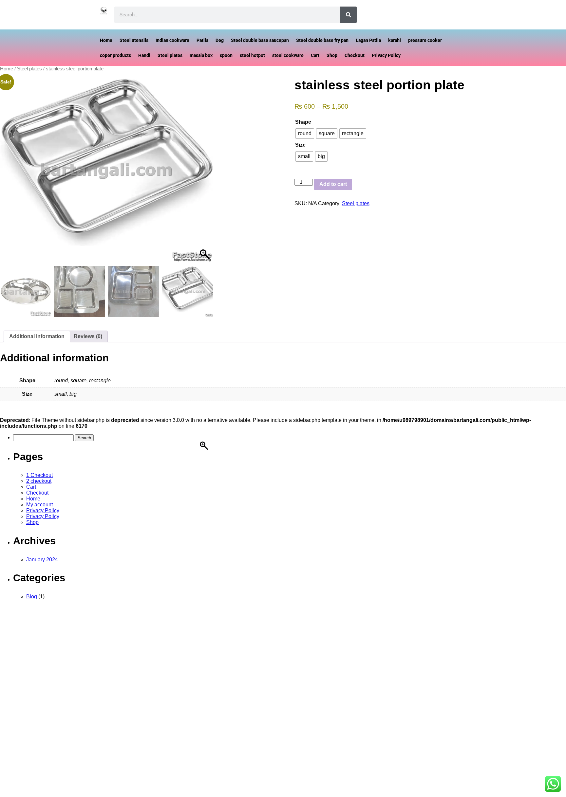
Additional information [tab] (37, 336)
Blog (31, 596)
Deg (220, 40)
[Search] (348, 15)
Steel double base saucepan (260, 40)
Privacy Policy (386, 55)
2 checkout (38, 481)
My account (39, 504)
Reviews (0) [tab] (88, 336)
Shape (303, 122)
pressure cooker (425, 40)
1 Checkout (39, 475)
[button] (202, 177)
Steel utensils (134, 40)
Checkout (355, 55)
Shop (332, 55)
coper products (115, 55)
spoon (226, 55)
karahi (394, 40)
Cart (315, 55)
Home (106, 40)
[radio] (305, 133)
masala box (201, 55)
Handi (144, 55)
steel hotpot (252, 55)
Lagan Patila (368, 40)
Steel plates (170, 55)
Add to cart (333, 184)
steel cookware (288, 55)
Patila (202, 40)
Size (300, 145)
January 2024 (42, 559)
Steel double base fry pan (322, 40)
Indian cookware (172, 40)
